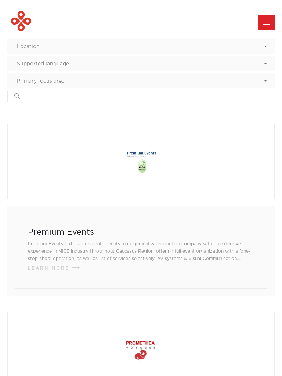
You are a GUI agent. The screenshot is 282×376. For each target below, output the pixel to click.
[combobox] (141, 46)
